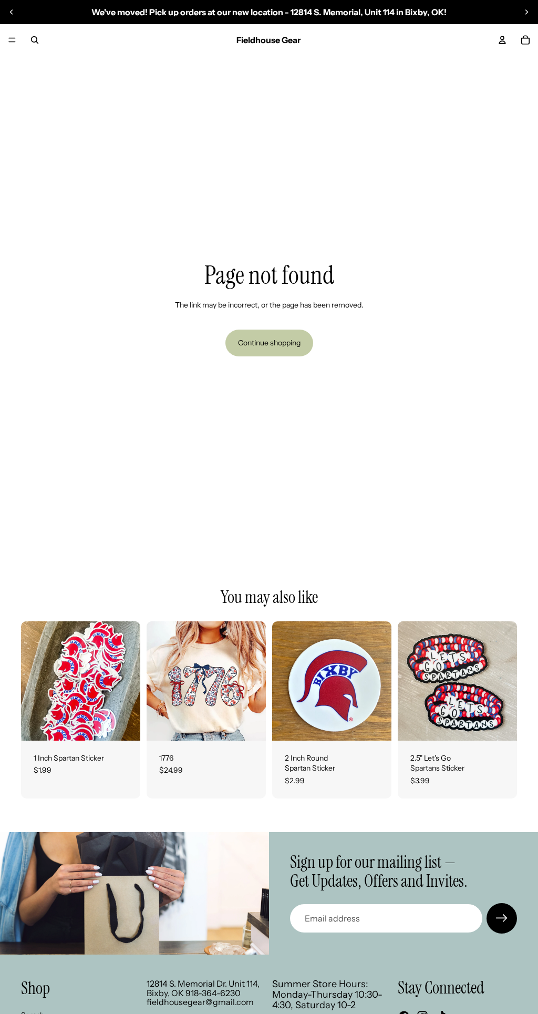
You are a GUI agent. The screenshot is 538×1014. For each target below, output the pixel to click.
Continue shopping (269, 342)
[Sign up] (502, 918)
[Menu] (12, 40)
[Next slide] (526, 12)
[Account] (502, 40)
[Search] (34, 40)
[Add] (124, 724)
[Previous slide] (11, 12)
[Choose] (249, 724)
